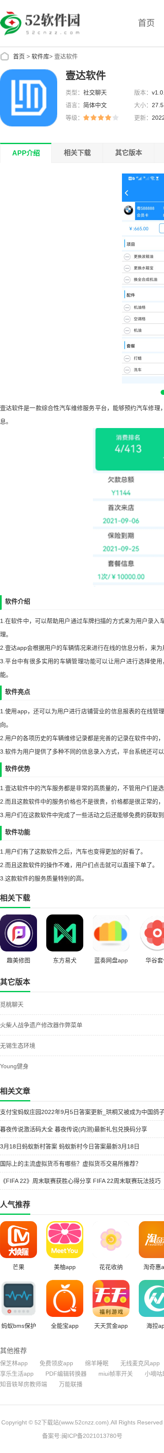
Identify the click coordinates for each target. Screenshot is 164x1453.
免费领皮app (56, 1363)
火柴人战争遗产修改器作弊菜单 (41, 1025)
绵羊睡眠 (96, 1363)
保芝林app (14, 1363)
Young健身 (14, 1066)
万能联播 (70, 1384)
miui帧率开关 (115, 1373)
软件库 (40, 56)
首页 (146, 23)
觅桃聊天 (12, 1004)
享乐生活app (17, 1373)
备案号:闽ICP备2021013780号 (82, 1435)
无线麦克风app (140, 1363)
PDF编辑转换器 (66, 1373)
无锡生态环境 (17, 1045)
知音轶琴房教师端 (23, 1384)
